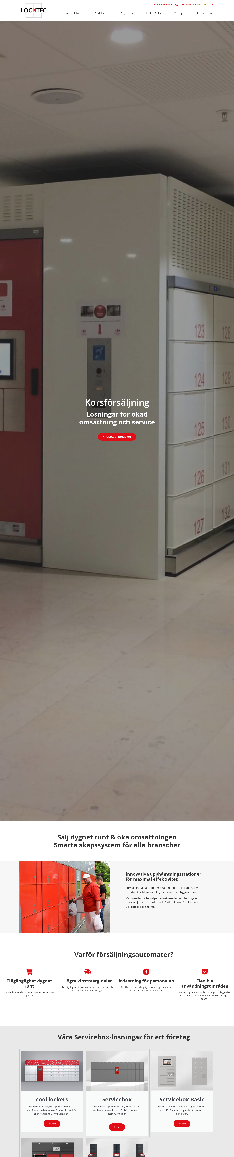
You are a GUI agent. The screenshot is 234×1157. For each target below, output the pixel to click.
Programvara (127, 13)
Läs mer (52, 1123)
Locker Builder (154, 13)
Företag (178, 13)
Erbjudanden (204, 13)
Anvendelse (72, 13)
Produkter (100, 13)
